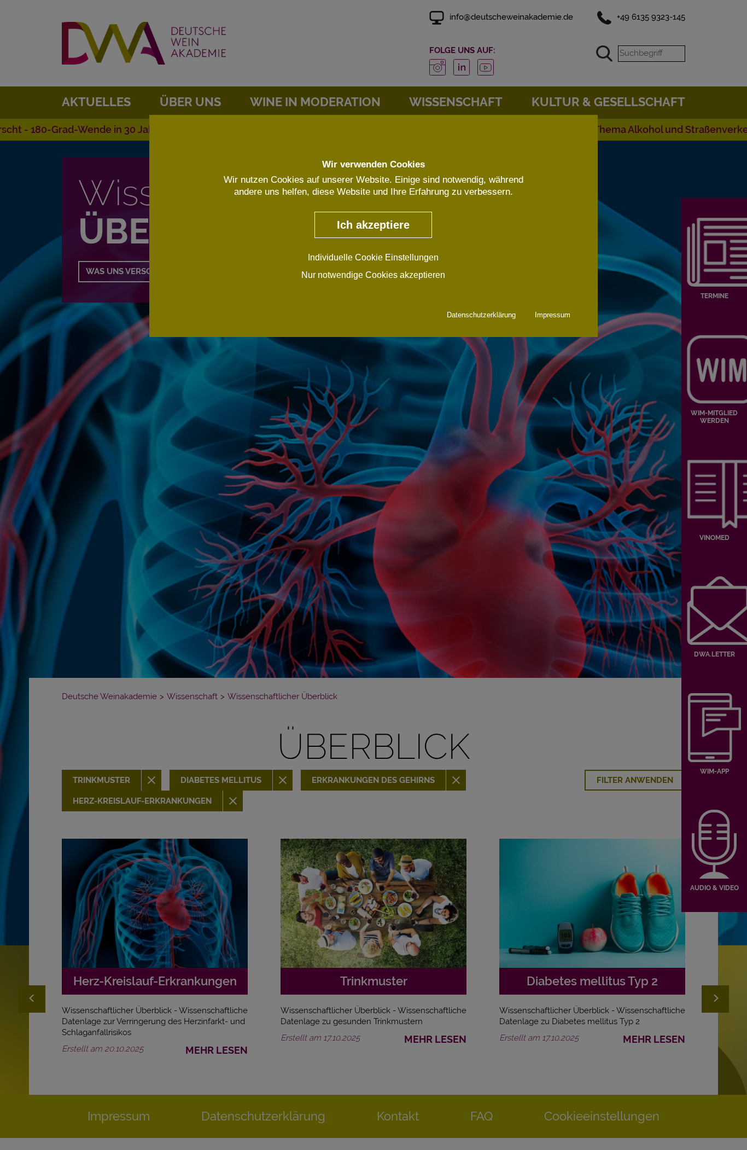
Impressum (552, 315)
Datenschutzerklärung (481, 315)
